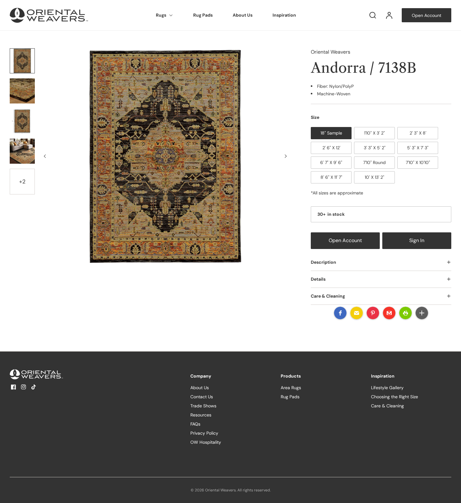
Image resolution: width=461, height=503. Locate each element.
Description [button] (323, 262)
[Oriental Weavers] (49, 374)
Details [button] (318, 279)
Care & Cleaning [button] (328, 296)
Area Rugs (291, 387)
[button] (340, 313)
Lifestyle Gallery (387, 387)
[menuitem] (164, 15)
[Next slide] (286, 156)
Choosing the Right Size (394, 397)
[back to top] (450, 492)
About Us (242, 15)
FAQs (195, 424)
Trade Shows (203, 406)
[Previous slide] (45, 156)
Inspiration (284, 15)
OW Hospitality (205, 442)
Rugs (161, 15)
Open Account (345, 240)
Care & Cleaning (387, 406)
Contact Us (201, 397)
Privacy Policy (204, 433)
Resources (200, 415)
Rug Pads (203, 15)
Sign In (416, 240)
